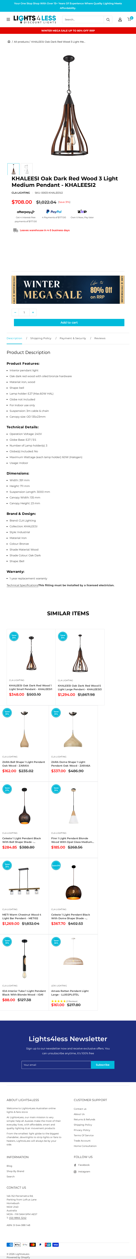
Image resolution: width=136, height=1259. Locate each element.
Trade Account (82, 1140)
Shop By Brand (15, 1171)
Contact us (80, 1108)
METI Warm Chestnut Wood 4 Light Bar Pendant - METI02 (21, 916)
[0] (129, 19)
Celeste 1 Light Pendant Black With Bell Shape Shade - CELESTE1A (21, 840)
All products (21, 41)
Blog (9, 1165)
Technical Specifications (22, 585)
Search (11, 1176)
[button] (73, 1001)
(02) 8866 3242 (17, 1217)
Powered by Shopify (18, 1257)
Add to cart (69, 322)
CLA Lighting (21, 192)
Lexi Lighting (59, 985)
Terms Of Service (84, 1135)
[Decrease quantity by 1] (15, 312)
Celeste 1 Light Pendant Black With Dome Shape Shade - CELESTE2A (70, 916)
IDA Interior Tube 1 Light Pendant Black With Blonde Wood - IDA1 (24, 992)
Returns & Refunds (84, 1119)
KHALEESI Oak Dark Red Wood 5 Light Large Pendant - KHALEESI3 (80, 687)
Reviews (99, 338)
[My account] (120, 19)
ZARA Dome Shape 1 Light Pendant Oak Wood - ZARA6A (70, 763)
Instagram (84, 1171)
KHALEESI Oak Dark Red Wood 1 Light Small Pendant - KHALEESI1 (30, 687)
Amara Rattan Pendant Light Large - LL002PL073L (70, 992)
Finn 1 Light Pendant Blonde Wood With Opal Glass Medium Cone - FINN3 (71, 840)
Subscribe (102, 1064)
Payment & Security (73, 338)
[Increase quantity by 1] (33, 312)
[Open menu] (8, 19)
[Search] (108, 19)
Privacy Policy (82, 1130)
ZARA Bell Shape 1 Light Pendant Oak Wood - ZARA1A (23, 763)
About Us (79, 1114)
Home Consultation (85, 1146)
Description (14, 338)
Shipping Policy (40, 338)
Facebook (84, 1164)
